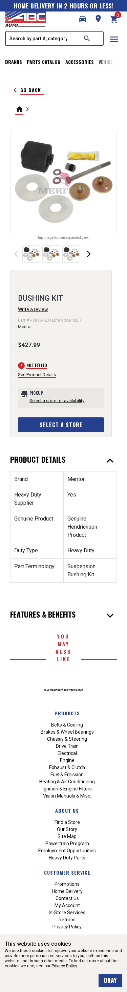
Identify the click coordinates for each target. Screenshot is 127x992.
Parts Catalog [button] (43, 61)
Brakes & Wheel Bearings (67, 732)
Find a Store (67, 822)
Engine (67, 760)
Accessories (79, 61)
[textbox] (38, 38)
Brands (13, 61)
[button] (82, 19)
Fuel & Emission (67, 774)
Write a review (33, 309)
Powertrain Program (67, 843)
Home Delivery (67, 891)
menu (114, 39)
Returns (67, 919)
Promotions (67, 884)
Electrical (67, 753)
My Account (67, 905)
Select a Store (61, 425)
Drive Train (67, 746)
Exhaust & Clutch (67, 767)
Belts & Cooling (67, 725)
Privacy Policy (67, 926)
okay (110, 980)
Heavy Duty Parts (67, 857)
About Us (67, 810)
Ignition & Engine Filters (67, 788)
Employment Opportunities (67, 850)
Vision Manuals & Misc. (67, 796)
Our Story (67, 829)
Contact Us (67, 898)
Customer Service (67, 872)
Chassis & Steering (67, 739)
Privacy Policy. (64, 966)
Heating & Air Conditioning (67, 781)
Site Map (67, 836)
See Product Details (37, 374)
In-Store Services (67, 912)
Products (67, 713)
